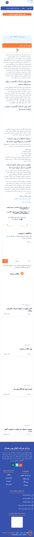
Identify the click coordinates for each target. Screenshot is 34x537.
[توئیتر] (8, 40)
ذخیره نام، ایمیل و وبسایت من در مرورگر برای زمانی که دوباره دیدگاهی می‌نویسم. (16, 266)
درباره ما (8, 481)
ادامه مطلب (6, 313)
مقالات (28, 313)
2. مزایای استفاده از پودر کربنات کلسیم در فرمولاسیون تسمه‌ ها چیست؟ (18, 212)
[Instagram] (21, 465)
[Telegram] (17, 465)
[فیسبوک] (26, 40)
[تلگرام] (12, 40)
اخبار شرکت (8, 478)
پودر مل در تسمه (26, 202)
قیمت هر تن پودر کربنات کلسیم (22, 198)
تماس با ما (8, 484)
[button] (4, 45)
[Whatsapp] (13, 465)
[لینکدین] (17, 40)
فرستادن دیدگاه (5, 261)
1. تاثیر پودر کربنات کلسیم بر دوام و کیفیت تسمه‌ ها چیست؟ (17, 208)
